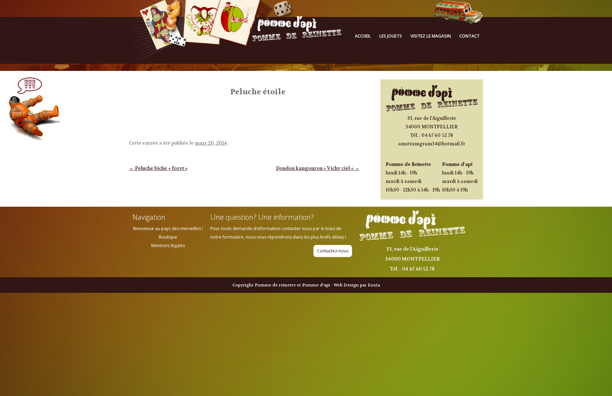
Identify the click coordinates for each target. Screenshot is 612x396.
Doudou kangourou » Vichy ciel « (317, 168)
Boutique (168, 237)
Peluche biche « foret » (158, 168)
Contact (469, 36)
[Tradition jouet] (235, 60)
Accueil (363, 36)
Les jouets (390, 36)
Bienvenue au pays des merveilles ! (168, 228)
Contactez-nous (332, 251)
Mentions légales (168, 245)
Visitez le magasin (430, 36)
